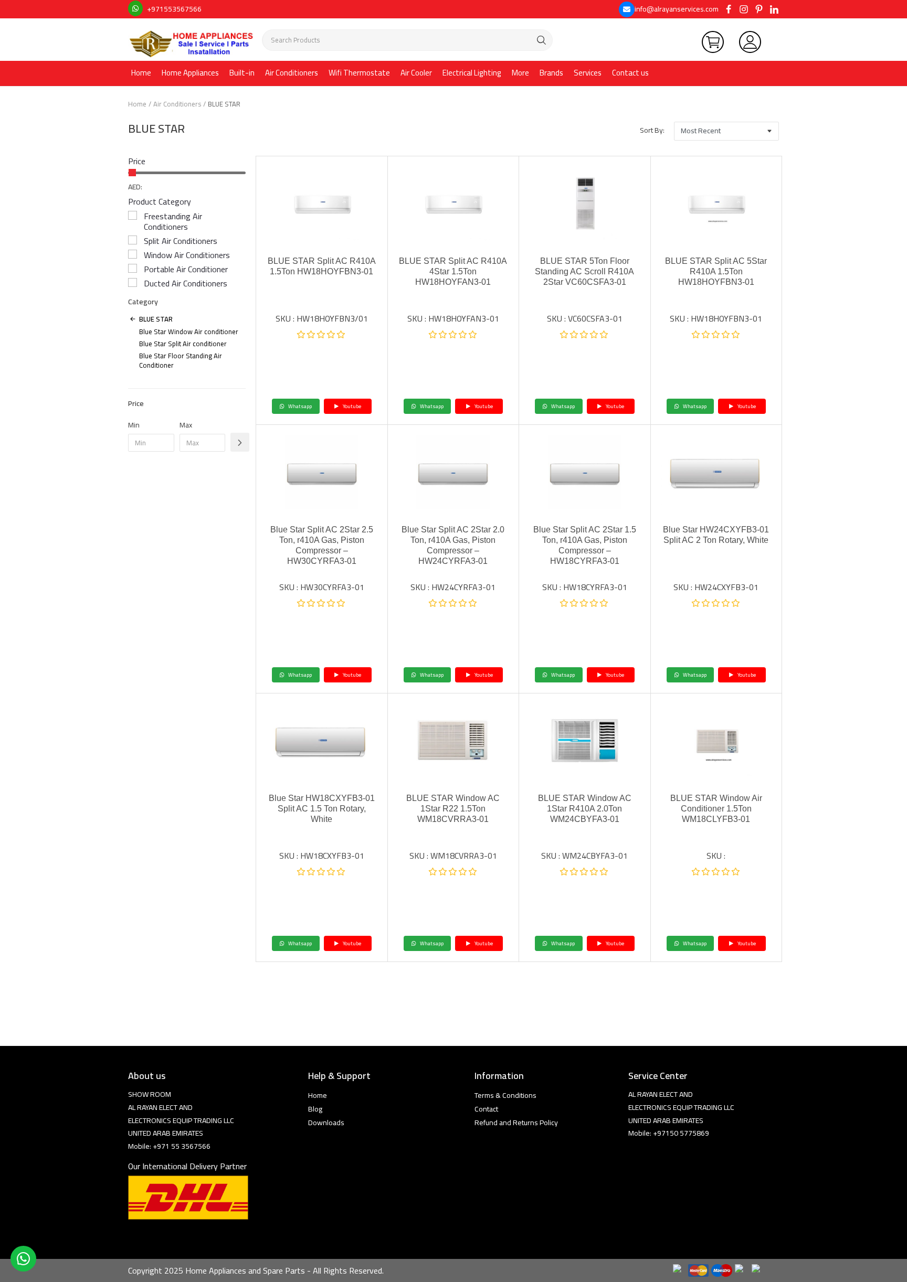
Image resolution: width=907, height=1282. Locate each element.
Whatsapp (299, 406)
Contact (486, 1109)
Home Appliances (190, 72)
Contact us (630, 72)
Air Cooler (416, 72)
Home (141, 72)
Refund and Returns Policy (516, 1122)
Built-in (242, 72)
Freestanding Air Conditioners (173, 221)
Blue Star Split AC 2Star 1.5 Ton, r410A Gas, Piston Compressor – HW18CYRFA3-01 (584, 545)
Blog (315, 1109)
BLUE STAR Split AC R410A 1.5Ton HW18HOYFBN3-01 (322, 266)
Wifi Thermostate (359, 72)
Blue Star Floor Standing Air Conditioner (180, 360)
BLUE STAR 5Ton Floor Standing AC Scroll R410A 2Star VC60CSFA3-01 (584, 271)
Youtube (351, 406)
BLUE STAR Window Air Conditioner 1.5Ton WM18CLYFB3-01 (716, 809)
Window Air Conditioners (187, 255)
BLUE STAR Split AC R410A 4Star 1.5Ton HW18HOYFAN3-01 (453, 271)
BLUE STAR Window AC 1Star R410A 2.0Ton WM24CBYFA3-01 (584, 809)
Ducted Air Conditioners (185, 283)
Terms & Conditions (505, 1095)
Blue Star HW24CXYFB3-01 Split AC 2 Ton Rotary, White (716, 534)
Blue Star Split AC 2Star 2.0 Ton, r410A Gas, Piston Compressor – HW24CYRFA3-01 (453, 545)
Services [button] (588, 72)
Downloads (326, 1122)
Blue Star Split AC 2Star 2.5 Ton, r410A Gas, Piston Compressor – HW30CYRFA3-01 (321, 545)
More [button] (520, 72)
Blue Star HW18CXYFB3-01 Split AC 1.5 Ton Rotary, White (322, 809)
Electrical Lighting (471, 72)
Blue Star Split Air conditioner (183, 343)
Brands (551, 72)
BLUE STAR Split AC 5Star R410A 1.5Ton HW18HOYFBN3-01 (716, 271)
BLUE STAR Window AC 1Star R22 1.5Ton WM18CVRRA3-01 (453, 809)
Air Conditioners (291, 72)
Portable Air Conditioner (186, 269)
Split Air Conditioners (180, 241)
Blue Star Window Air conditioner (188, 331)
